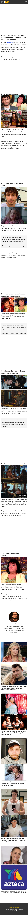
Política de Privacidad (14, 907)
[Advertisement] (14, 18)
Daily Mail (10, 42)
